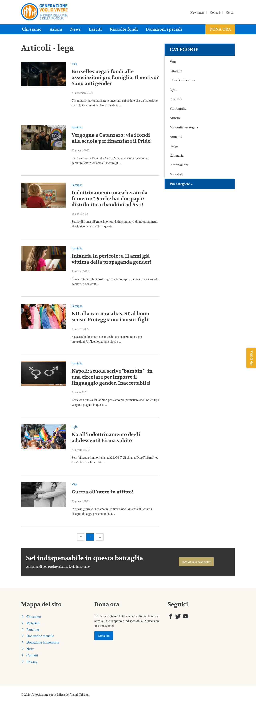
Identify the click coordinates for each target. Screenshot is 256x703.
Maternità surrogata (184, 127)
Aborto (175, 117)
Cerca (229, 12)
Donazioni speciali (164, 29)
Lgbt (75, 426)
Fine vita (176, 98)
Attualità (176, 136)
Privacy (31, 661)
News (75, 29)
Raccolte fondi (124, 29)
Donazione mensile (40, 635)
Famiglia (77, 127)
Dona (251, 355)
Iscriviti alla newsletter (196, 562)
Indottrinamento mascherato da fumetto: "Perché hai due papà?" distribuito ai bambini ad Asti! (110, 199)
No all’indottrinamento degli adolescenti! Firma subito (106, 437)
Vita (74, 64)
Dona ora (220, 29)
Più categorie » (181, 183)
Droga (174, 145)
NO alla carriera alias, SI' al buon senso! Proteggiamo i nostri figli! (111, 317)
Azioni (56, 29)
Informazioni (179, 164)
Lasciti (95, 29)
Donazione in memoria (42, 642)
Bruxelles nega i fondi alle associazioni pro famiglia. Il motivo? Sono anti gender (115, 78)
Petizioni (32, 629)
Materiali (176, 174)
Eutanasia (177, 155)
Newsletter (197, 12)
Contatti (215, 12)
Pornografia (178, 108)
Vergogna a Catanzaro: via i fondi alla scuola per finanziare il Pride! (112, 138)
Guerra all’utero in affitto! (102, 492)
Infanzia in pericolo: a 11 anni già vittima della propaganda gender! (111, 259)
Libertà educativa (182, 80)
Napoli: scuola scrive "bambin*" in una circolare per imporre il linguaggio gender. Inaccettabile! (112, 377)
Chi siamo (32, 29)
